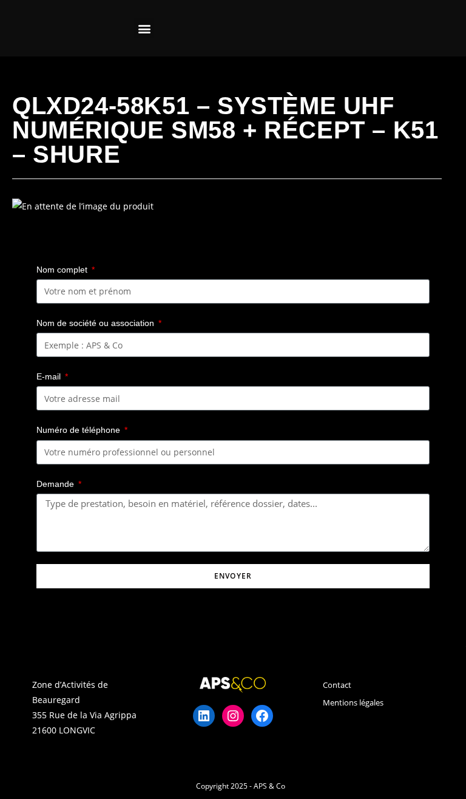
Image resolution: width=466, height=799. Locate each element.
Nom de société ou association (96, 323)
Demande (56, 484)
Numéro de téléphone (79, 430)
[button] (144, 28)
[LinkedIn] (204, 716)
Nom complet (63, 269)
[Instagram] (233, 716)
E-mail (49, 376)
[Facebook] (262, 716)
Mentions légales (353, 702)
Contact (337, 684)
